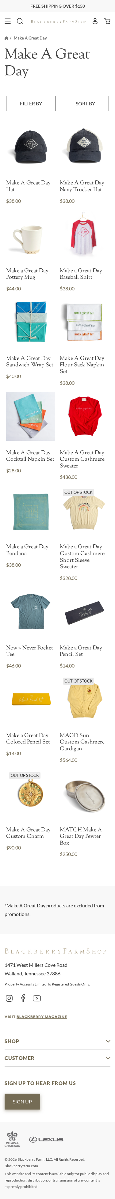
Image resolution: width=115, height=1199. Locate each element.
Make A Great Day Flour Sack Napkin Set (82, 366)
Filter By (31, 103)
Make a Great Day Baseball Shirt (81, 274)
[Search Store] (20, 21)
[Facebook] (23, 998)
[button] (8, 21)
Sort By (85, 103)
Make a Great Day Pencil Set (81, 651)
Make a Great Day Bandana (27, 550)
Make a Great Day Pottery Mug (27, 274)
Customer (20, 1058)
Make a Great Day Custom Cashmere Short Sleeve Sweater (82, 557)
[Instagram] (9, 998)
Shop (12, 1041)
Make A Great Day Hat (28, 186)
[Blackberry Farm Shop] (58, 21)
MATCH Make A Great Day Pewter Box (81, 837)
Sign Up (22, 1101)
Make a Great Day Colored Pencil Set (28, 739)
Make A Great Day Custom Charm (28, 833)
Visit (36, 1016)
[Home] (6, 38)
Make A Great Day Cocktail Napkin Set (30, 456)
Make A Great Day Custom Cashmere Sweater (82, 460)
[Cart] (107, 21)
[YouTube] (36, 998)
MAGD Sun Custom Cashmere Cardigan (82, 743)
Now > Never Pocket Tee (29, 651)
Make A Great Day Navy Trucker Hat (82, 186)
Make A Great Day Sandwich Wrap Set (29, 362)
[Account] (95, 21)
